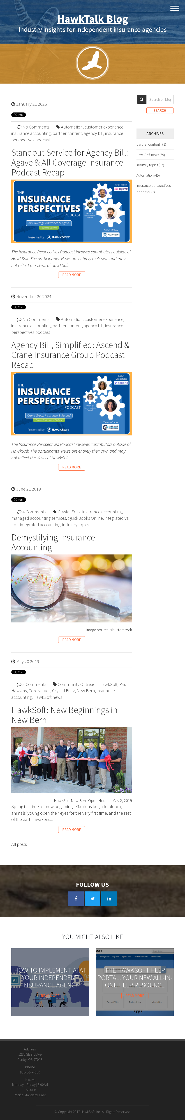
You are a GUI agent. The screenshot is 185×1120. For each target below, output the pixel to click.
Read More (71, 274)
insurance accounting (31, 133)
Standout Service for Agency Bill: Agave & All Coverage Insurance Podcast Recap (69, 162)
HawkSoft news (48, 697)
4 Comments (34, 511)
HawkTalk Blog (92, 19)
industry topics (75, 524)
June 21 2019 (28, 489)
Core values (39, 690)
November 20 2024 (33, 296)
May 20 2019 (27, 661)
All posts (19, 844)
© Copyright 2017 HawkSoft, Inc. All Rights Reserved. (92, 1111)
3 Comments (34, 684)
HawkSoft (108, 684)
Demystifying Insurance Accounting (53, 542)
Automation (72, 127)
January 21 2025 (31, 104)
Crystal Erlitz (69, 511)
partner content (67, 133)
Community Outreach (78, 684)
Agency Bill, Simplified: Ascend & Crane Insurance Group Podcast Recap (70, 354)
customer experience (104, 127)
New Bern (86, 690)
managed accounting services (38, 518)
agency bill (93, 133)
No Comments (36, 127)
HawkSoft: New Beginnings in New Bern (64, 714)
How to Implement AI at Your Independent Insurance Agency (50, 977)
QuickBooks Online (85, 518)
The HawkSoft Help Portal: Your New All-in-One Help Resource (135, 977)
